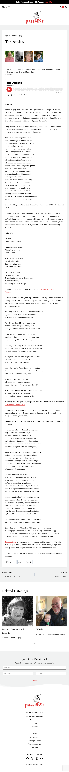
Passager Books (34, 740)
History (56, 634)
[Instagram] (37, 758)
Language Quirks (60, 575)
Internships (34, 720)
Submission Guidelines (34, 716)
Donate (34, 723)
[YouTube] (41, 758)
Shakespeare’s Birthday (11, 575)
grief (20, 562)
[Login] (66, 7)
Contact (35, 727)
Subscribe (34, 747)
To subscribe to (11, 542)
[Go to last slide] (5, 619)
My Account (34, 737)
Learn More (49, 2)
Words (39, 629)
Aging (20, 35)
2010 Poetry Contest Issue (15, 404)
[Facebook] (27, 758)
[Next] (64, 619)
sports (29, 562)
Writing (62, 634)
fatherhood (11, 562)
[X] (32, 758)
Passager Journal (34, 744)
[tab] (33, 643)
